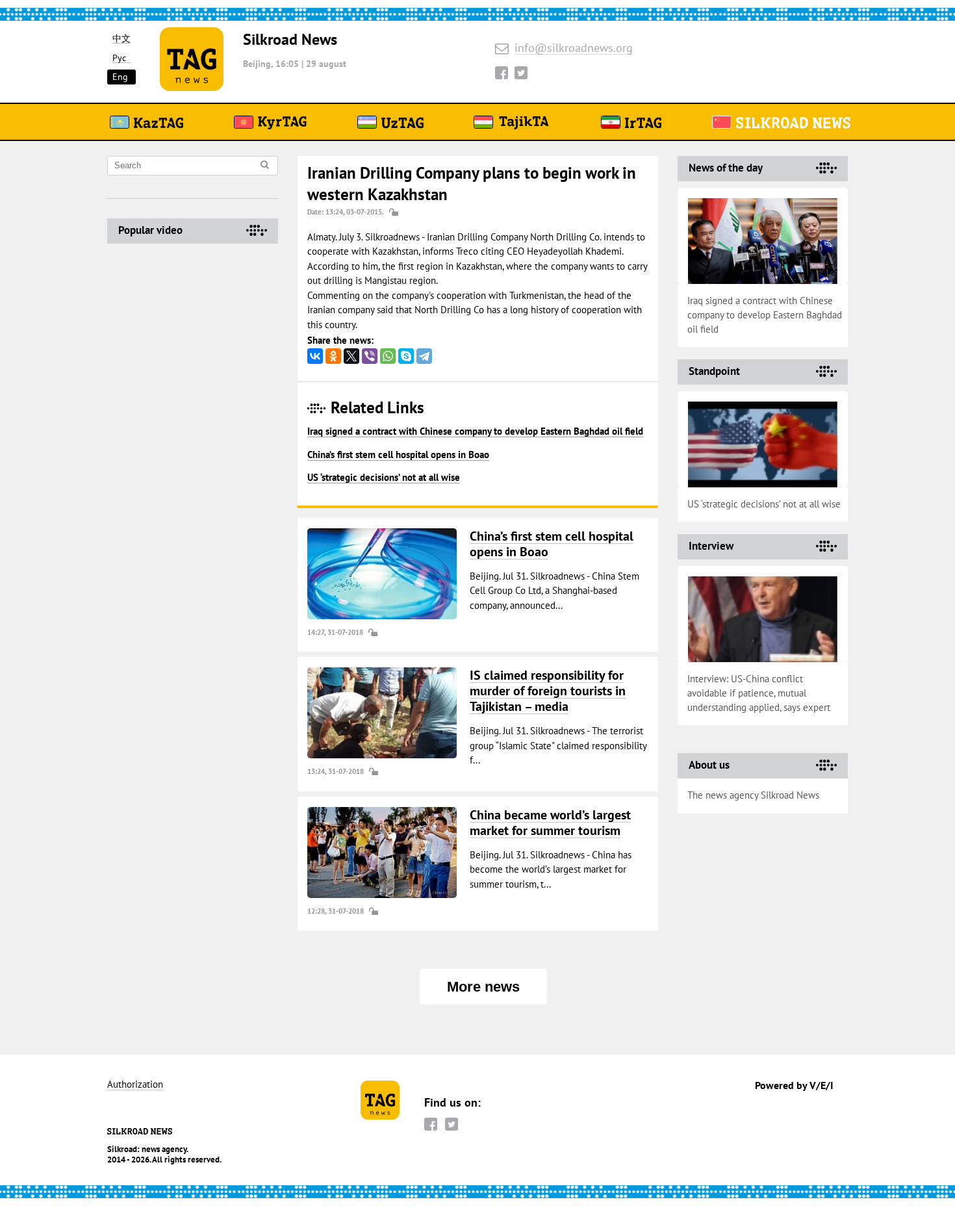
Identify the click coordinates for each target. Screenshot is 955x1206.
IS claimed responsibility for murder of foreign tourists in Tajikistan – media (548, 691)
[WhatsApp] (388, 356)
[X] (351, 356)
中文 (121, 39)
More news (483, 987)
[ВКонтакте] (315, 356)
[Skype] (406, 356)
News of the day (726, 167)
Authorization (135, 1084)
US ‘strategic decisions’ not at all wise (383, 477)
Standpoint (714, 371)
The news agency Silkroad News (753, 795)
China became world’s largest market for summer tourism (550, 822)
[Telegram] (424, 356)
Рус (119, 58)
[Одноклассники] (333, 356)
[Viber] (369, 356)
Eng (120, 77)
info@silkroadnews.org (574, 48)
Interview (711, 546)
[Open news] (382, 573)
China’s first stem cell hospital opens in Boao (398, 454)
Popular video (150, 230)
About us (709, 765)
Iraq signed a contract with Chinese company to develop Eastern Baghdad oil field (475, 431)
